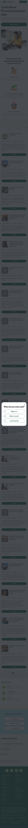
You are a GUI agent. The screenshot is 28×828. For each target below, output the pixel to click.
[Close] (25, 405)
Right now (14, 411)
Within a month (14, 416)
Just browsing (14, 421)
